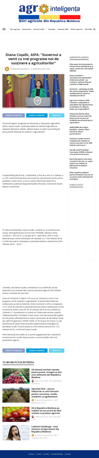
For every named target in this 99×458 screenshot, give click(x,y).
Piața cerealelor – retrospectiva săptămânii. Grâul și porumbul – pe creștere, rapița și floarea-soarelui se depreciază (81, 79)
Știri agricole (15, 29)
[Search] (94, 29)
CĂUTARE (88, 29)
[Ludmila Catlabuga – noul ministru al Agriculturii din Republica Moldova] (16, 432)
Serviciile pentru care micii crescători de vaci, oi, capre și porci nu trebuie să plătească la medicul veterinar (81, 163)
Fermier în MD (38, 29)
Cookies (46, 454)
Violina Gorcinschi (41, 381)
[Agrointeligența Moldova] (49, 13)
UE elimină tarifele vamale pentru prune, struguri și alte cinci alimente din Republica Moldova (46, 373)
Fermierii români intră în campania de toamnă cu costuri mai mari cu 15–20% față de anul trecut (81, 142)
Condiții (67, 454)
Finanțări (51, 29)
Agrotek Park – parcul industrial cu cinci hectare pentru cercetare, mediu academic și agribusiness (45, 392)
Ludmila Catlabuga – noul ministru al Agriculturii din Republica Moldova (45, 429)
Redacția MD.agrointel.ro (19, 69)
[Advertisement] (49, 39)
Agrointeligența (79, 57)
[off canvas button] (4, 29)
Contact (39, 454)
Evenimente (26, 29)
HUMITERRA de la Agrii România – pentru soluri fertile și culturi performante (79, 130)
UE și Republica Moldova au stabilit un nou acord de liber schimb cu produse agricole (46, 411)
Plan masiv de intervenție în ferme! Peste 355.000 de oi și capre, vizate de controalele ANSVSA (81, 67)
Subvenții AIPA (62, 29)
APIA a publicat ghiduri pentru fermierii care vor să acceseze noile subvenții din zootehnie (81, 175)
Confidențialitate (57, 454)
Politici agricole (77, 29)
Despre (31, 454)
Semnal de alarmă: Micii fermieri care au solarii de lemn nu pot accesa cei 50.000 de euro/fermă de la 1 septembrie (81, 118)
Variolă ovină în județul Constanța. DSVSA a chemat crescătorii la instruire (81, 152)
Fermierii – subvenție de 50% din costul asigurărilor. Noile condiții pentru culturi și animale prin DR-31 (82, 92)
